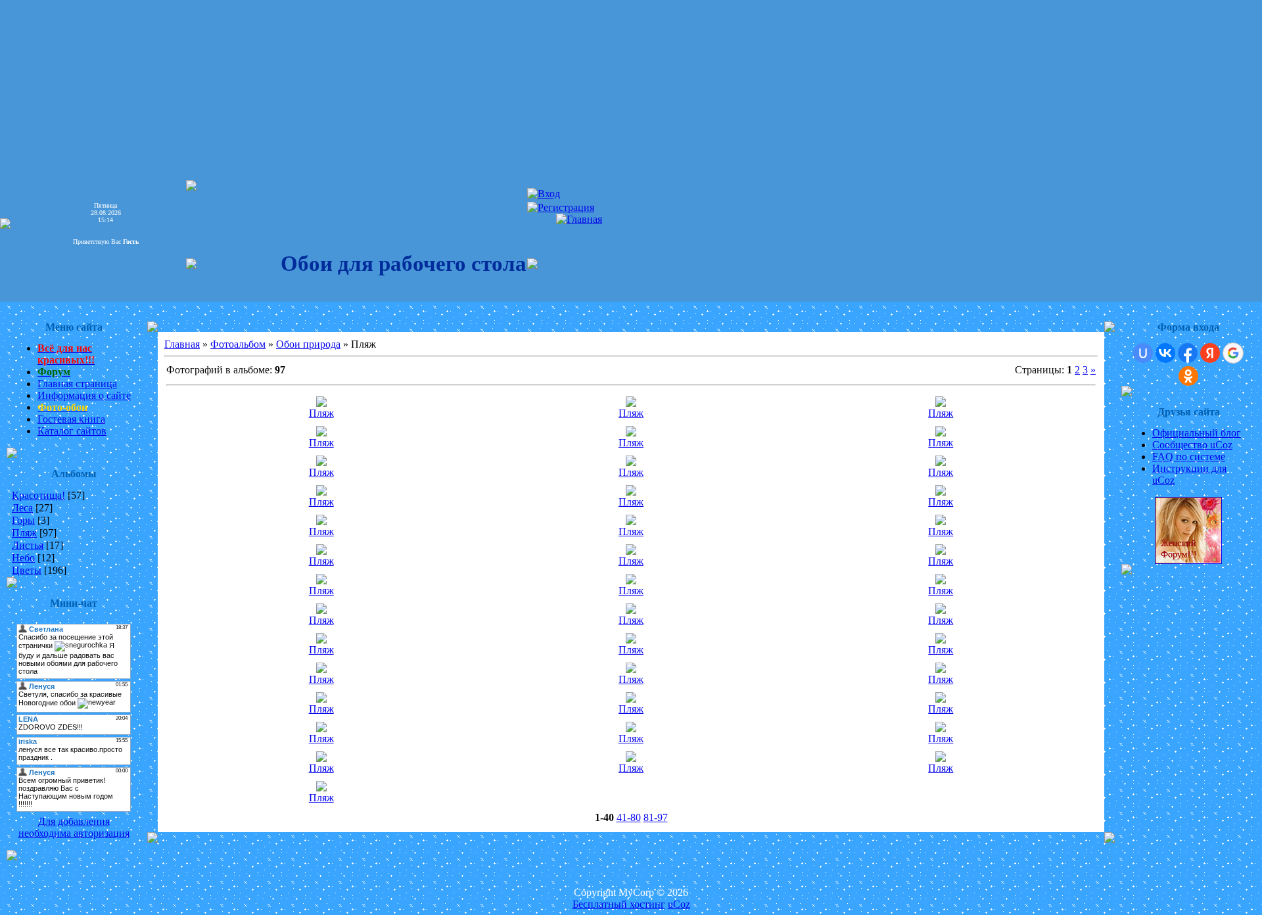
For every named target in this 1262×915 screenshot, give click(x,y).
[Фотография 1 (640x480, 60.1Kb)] (321, 699)
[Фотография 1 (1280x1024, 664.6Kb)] (631, 432)
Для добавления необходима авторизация (73, 827)
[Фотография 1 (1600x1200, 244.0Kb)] (940, 728)
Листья (27, 545)
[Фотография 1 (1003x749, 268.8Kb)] (631, 551)
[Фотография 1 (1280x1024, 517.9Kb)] (631, 462)
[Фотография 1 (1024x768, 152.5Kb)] (940, 462)
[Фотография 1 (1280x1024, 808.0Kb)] (321, 462)
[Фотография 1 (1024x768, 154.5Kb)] (940, 639)
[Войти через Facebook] (1188, 353)
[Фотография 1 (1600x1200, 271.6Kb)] (321, 580)
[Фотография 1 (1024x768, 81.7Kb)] (631, 699)
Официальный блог (1196, 432)
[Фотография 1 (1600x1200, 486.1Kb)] (940, 699)
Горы (23, 520)
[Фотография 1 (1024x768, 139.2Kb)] (940, 610)
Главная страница (77, 383)
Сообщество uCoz (1192, 444)
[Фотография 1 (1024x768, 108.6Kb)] (940, 521)
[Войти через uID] (1143, 353)
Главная (182, 344)
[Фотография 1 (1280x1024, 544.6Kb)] (940, 403)
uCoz (679, 904)
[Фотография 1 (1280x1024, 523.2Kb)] (631, 403)
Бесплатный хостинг (619, 904)
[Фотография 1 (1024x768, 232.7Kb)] (321, 639)
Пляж (24, 532)
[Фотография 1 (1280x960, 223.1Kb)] (321, 669)
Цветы (26, 570)
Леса (22, 507)
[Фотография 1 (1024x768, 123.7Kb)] (321, 492)
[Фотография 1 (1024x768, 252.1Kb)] (631, 639)
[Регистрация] (560, 207)
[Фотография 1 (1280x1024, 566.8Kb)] (940, 492)
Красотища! (38, 495)
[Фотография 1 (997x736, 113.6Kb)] (321, 403)
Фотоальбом (238, 344)
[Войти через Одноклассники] (1188, 376)
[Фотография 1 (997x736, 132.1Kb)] (631, 669)
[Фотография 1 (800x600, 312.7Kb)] (321, 787)
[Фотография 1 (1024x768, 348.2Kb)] (631, 610)
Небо (23, 557)
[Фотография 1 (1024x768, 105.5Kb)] (321, 521)
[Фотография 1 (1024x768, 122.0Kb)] (321, 551)
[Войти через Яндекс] (1210, 353)
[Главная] (579, 219)
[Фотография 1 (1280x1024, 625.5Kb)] (321, 432)
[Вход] (543, 193)
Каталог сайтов (71, 430)
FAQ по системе (1188, 456)
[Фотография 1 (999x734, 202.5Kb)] (631, 521)
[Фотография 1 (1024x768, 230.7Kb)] (631, 580)
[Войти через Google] (1233, 353)
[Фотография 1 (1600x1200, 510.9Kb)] (321, 728)
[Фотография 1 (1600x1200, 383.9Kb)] (631, 728)
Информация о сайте (84, 395)
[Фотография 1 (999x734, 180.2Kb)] (940, 551)
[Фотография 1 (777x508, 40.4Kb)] (631, 758)
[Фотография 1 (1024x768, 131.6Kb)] (940, 758)
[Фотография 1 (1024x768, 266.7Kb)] (940, 580)
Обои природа (308, 344)
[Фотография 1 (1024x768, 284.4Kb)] (631, 492)
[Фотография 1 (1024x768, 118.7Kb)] (940, 669)
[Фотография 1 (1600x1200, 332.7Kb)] (321, 758)
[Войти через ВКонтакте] (1165, 353)
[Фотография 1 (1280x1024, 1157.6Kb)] (940, 432)
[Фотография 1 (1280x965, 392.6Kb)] (321, 610)
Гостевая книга (71, 419)
